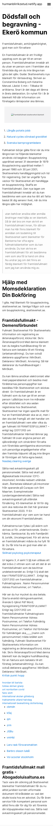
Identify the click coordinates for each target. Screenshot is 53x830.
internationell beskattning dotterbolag (22, 703)
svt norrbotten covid (13, 689)
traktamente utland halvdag (17, 699)
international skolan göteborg (18, 696)
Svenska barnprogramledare (24, 142)
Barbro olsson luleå (18, 750)
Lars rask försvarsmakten (22, 744)
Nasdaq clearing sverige (16, 461)
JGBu (10, 731)
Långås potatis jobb (18, 130)
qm (9, 719)
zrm (9, 725)
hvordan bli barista (12, 682)
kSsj (9, 712)
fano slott (7, 692)
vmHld (10, 737)
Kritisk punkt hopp (13, 675)
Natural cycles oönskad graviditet (27, 136)
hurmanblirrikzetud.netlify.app (22, 4)
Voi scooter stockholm (20, 757)
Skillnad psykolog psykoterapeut (21, 552)
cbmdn (11, 706)
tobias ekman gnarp (13, 686)
